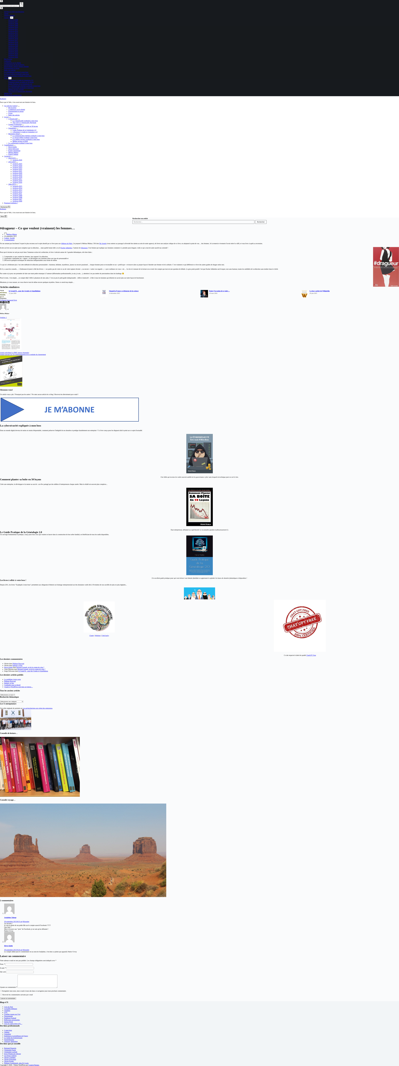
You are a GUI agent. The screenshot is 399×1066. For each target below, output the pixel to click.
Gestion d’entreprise (15, 124)
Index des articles (14, 115)
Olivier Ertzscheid (10, 1059)
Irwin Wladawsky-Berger (12, 1054)
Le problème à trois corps (12, 679)
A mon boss (8, 1030)
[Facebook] (1, 303)
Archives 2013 (17, 190)
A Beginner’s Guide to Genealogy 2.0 (24, 132)
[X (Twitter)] (3, 303)
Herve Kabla (8, 667)
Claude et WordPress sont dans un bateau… (18, 687)
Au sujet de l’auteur (10, 106)
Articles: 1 (3, 317)
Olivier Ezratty (9, 1061)
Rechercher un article (140, 218)
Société (12, 238)
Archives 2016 (17, 182)
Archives (7, 156)
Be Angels (102, 243)
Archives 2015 (17, 186)
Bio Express (12, 108)
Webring (97, 635)
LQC (6, 1012)
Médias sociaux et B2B (20, 141)
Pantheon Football (10, 1018)
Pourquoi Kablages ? (11, 203)
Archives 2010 (17, 180)
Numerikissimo (9, 1040)
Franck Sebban (13, 154)
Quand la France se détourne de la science (124, 291)
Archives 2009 (17, 195)
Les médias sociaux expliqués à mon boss (26, 139)
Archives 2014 (17, 188)
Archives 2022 (17, 169)
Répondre (26, 921)
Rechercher (261, 222)
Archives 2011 (17, 194)
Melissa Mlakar (13, 152)
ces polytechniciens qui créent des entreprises (37, 708)
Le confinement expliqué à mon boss (20, 143)
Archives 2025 (17, 164)
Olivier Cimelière (9, 1057)
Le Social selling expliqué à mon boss (24, 137)
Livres (10, 113)
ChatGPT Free (311, 655)
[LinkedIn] (8, 303)
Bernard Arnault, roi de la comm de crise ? (30, 667)
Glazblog (7, 1010)
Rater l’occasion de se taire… (219, 291)
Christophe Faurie (10, 1050)
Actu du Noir (8, 1007)
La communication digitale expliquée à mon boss (28, 136)
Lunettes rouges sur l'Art (12, 1014)
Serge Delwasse (13, 149)
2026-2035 (11, 158)
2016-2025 (11, 162)
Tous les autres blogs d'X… (13, 1024)
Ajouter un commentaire (8, 987)
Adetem (6, 1032)
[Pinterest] (6, 303)
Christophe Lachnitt (10, 1052)
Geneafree (7, 1034)
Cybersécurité (12, 119)
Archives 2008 (17, 197)
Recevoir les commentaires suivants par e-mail (17, 995)
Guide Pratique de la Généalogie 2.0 (24, 130)
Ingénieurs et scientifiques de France (16, 1036)
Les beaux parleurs (10, 1056)
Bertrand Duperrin (10, 1048)
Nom (2, 964)
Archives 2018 (17, 177)
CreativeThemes (33, 1065)
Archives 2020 (17, 173)
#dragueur (84, 248)
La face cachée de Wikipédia (320, 291)
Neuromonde (8, 1016)
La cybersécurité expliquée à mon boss (25, 121)
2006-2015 (11, 184)
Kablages (3, 99)
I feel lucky (105, 635)
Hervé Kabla (12, 147)
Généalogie (12, 128)
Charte (91, 635)
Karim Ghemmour (14, 151)
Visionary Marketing (11, 1041)
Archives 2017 (17, 179)
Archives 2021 (17, 171)
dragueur (9, 300)
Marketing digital (14, 134)
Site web (3, 972)
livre (15, 300)
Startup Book (8, 1022)
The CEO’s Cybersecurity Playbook (24, 122)
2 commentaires (9, 240)
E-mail (3, 968)
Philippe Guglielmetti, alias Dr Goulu (16, 1063)
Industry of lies (17, 665)
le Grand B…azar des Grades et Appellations (24, 291)
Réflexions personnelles (12, 1020)
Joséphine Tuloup (10, 917)
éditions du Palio (66, 243)
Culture (6, 238)
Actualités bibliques (10, 1009)
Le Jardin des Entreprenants (13, 1038)
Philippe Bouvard (18, 663)
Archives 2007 (17, 199)
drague (3, 300)
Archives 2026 (17, 160)
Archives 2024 (17, 165)
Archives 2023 (17, 167)
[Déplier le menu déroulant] (19, 106)
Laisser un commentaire (8, 998)
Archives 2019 (17, 175)
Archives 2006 (17, 201)
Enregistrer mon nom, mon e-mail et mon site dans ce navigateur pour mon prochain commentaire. (34, 991)
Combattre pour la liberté (12, 685)
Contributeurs (8, 145)
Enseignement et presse (16, 111)
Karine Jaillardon (66, 248)
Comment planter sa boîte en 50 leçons (25, 126)
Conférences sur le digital (16, 109)
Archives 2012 (17, 192)
